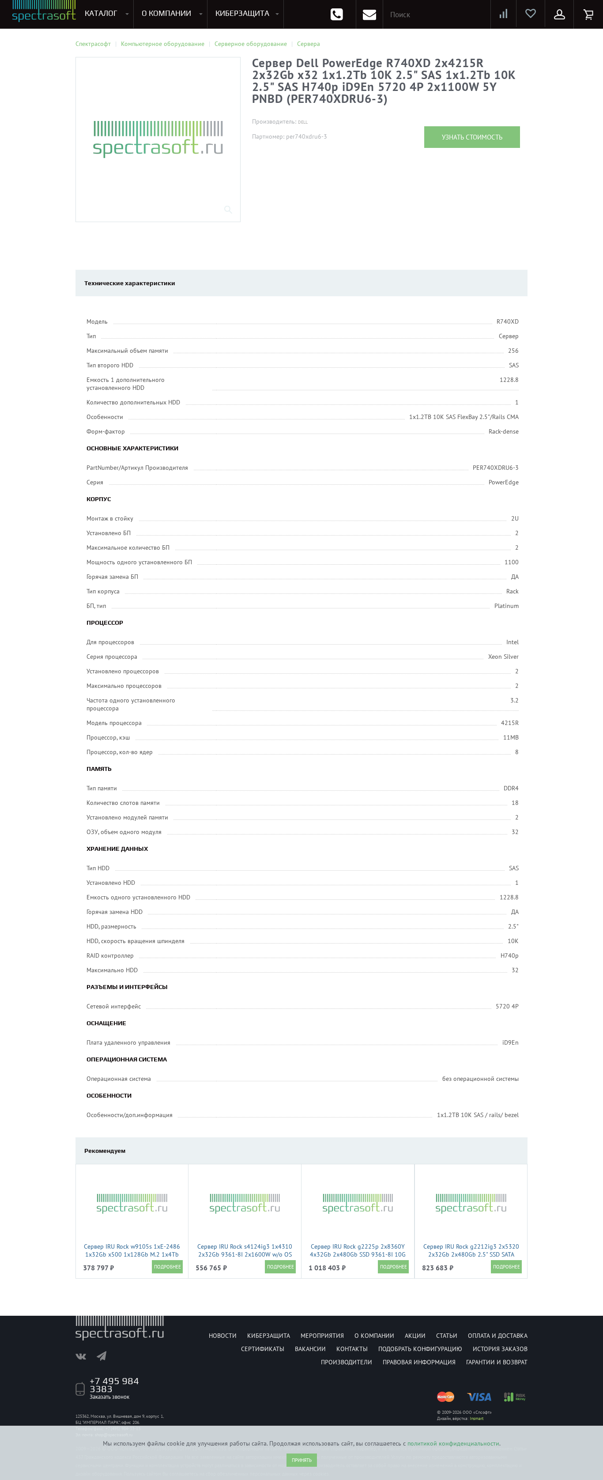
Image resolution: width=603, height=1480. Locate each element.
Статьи (446, 1336)
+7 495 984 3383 (114, 1385)
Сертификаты (262, 1349)
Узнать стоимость (472, 137)
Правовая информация (419, 1362)
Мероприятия (322, 1336)
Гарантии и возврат (497, 1362)
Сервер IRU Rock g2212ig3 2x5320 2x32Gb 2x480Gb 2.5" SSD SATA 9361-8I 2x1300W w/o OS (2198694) (471, 1258)
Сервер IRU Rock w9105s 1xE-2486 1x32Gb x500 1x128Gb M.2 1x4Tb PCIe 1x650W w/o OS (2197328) (132, 1254)
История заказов (500, 1349)
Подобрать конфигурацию (420, 1349)
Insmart (476, 1418)
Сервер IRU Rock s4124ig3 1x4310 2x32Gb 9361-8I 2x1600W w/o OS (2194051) (244, 1254)
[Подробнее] (167, 1266)
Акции (415, 1336)
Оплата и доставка (498, 1336)
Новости (223, 1336)
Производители (346, 1362)
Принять (302, 1460)
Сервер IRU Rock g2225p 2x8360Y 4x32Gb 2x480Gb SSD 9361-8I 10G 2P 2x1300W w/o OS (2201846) (358, 1254)
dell (303, 122)
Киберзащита (268, 1336)
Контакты (352, 1349)
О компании (374, 1336)
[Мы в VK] (85, 1356)
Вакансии (310, 1349)
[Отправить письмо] (369, 14)
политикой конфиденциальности (453, 1443)
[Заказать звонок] (337, 14)
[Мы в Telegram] (106, 1356)
